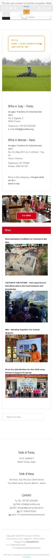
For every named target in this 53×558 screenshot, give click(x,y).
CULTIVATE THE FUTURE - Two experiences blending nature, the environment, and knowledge (25, 286)
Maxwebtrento (32, 542)
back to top (14, 183)
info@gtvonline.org (24, 129)
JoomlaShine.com (28, 555)
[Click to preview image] (26, 72)
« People (34, 177)
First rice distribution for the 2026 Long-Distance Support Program (25, 371)
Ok (26, 12)
